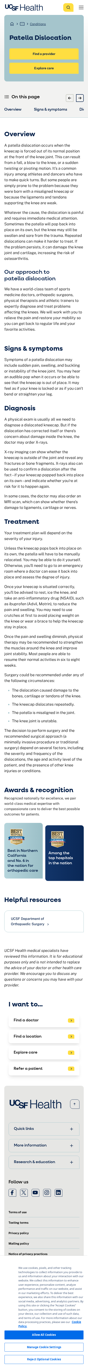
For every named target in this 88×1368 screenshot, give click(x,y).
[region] (44, 1312)
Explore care (44, 68)
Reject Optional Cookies (44, 1359)
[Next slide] (80, 98)
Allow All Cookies (44, 1335)
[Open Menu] (81, 7)
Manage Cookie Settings (44, 1347)
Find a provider (44, 54)
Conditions (38, 24)
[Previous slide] (69, 98)
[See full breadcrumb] (22, 23)
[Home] (25, 7)
